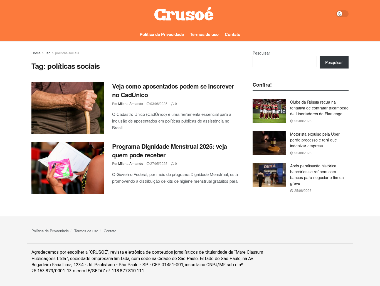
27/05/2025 (158, 163)
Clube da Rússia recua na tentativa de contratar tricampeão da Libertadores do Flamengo (319, 107)
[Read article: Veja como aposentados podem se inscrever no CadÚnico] (67, 108)
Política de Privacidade (162, 34)
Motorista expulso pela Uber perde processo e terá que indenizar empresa (315, 139)
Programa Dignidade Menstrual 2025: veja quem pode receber (169, 150)
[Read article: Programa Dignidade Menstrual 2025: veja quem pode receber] (67, 168)
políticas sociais (67, 52)
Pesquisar (261, 53)
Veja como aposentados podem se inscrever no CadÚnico (173, 90)
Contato (232, 34)
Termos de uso (204, 34)
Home (36, 52)
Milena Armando (130, 103)
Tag (48, 52)
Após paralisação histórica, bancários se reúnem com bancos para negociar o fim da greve (317, 174)
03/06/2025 (158, 103)
